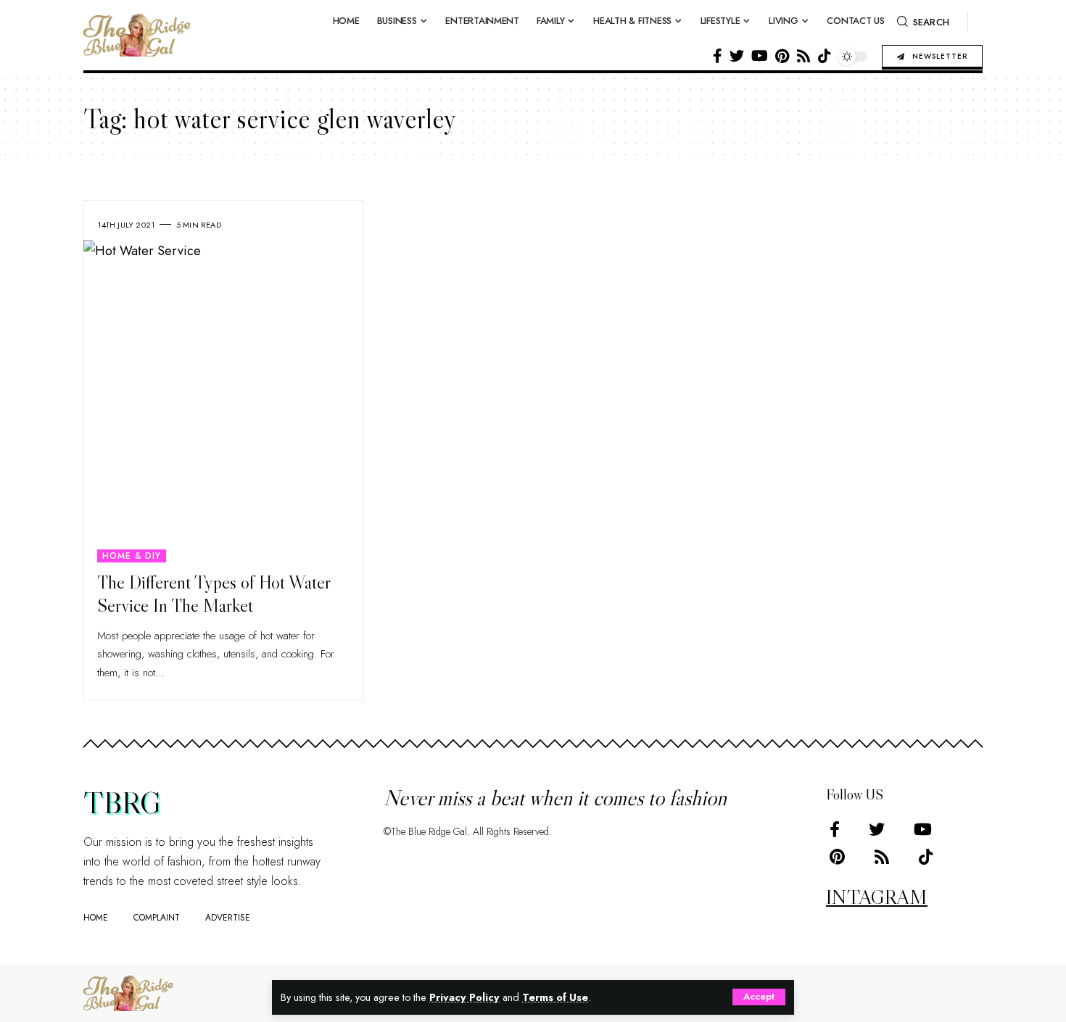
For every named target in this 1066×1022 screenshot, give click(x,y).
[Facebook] (717, 55)
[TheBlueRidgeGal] (128, 993)
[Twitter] (737, 55)
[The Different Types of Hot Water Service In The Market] (223, 401)
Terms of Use (555, 997)
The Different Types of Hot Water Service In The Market (214, 594)
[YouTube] (760, 55)
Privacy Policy (464, 997)
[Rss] (803, 55)
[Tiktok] (824, 55)
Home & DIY (131, 555)
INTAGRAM (876, 896)
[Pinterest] (782, 55)
